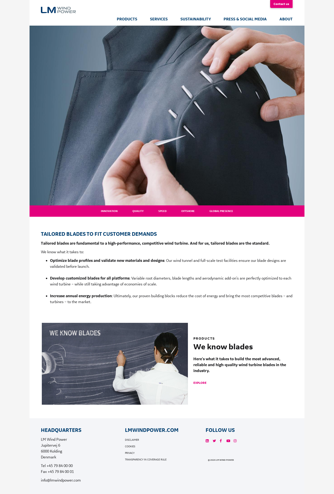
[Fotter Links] (207, 441)
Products (127, 19)
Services (159, 19)
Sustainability (195, 19)
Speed (162, 211)
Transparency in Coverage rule (146, 459)
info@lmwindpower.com (61, 480)
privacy (130, 453)
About (286, 19)
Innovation (109, 211)
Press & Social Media (245, 19)
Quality (138, 211)
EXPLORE (200, 383)
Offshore (188, 211)
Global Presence (221, 211)
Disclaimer (132, 440)
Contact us (281, 4)
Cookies (130, 446)
